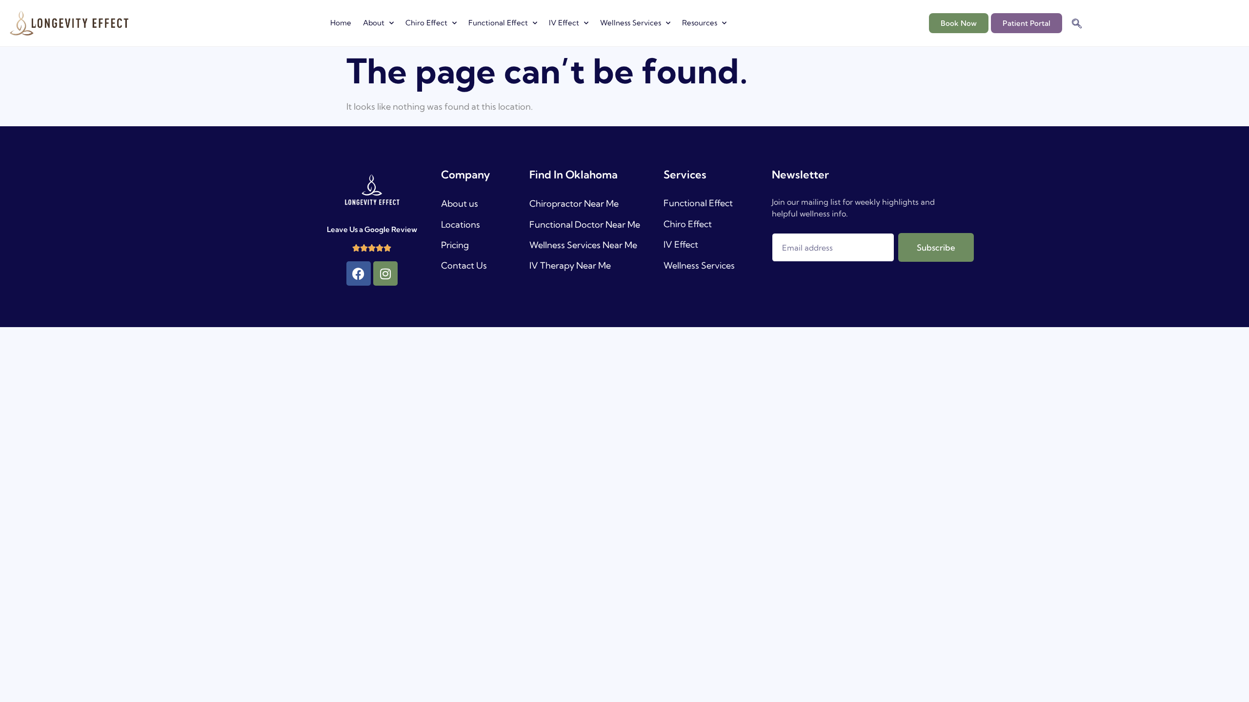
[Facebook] (358, 273)
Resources (699, 22)
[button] (1077, 24)
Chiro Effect (426, 22)
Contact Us (464, 265)
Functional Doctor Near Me (584, 224)
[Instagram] (385, 273)
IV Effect (564, 22)
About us (459, 203)
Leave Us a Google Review (372, 229)
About (373, 22)
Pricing (455, 245)
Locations (460, 224)
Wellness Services (630, 22)
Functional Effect (498, 22)
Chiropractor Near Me (574, 203)
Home (340, 22)
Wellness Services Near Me (583, 245)
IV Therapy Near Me (570, 265)
